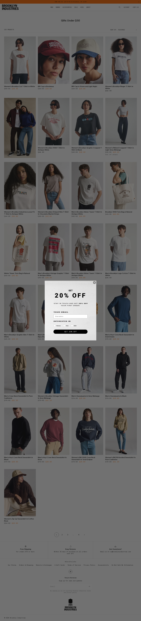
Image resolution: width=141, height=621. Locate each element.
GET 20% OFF (70, 331)
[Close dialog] (94, 282)
